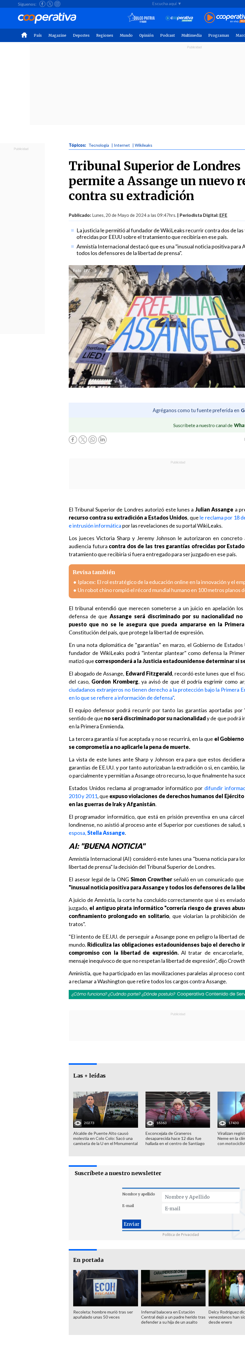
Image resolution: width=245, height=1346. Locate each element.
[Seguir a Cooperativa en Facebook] (42, 4)
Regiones (104, 35)
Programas (218, 35)
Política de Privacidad (181, 1234)
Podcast (167, 35)
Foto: (77, 270)
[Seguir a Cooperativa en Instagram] (57, 4)
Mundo (126, 35)
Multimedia (191, 35)
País (38, 35)
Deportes (81, 35)
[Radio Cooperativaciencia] (179, 18)
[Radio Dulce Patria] (141, 18)
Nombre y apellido (138, 1194)
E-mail (128, 1205)
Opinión (146, 35)
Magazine (57, 35)
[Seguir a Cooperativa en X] (50, 4)
